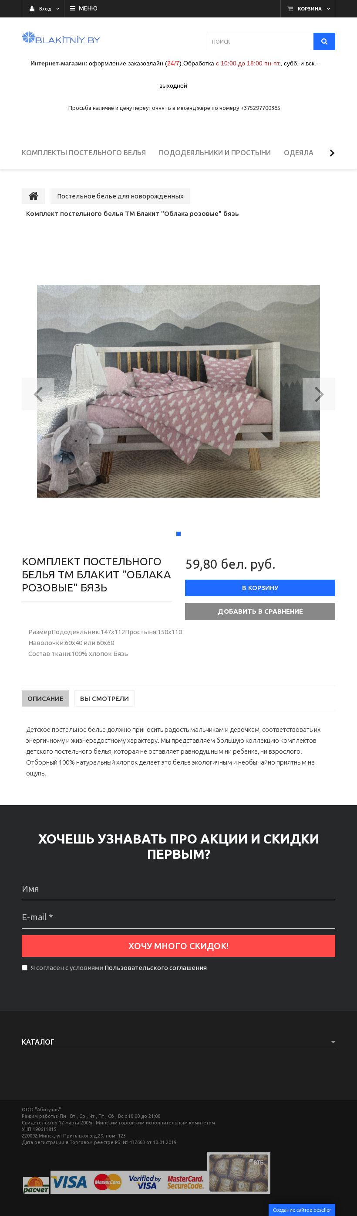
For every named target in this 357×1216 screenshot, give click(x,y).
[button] (38, 391)
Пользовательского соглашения (155, 967)
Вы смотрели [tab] (104, 698)
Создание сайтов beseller (302, 1209)
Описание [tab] (45, 698)
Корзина (310, 8)
